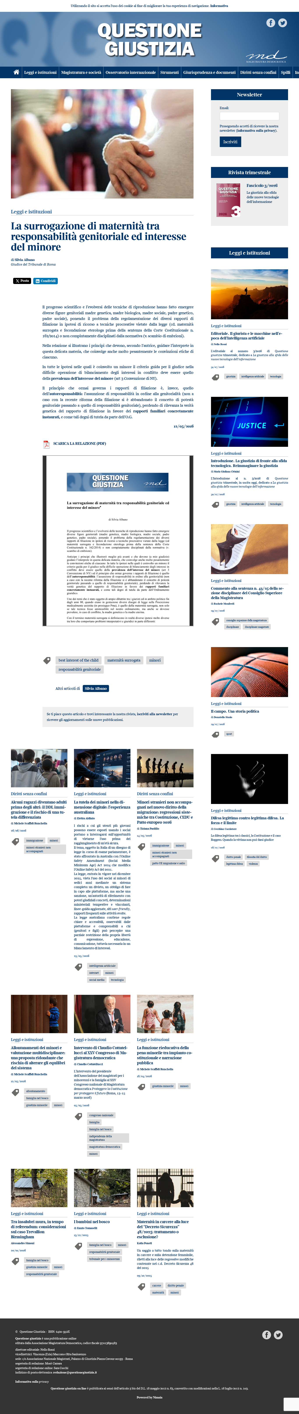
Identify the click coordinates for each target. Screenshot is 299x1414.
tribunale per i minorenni (104, 1259)
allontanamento (35, 1091)
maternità (158, 1292)
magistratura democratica (104, 1146)
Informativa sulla (32, 1382)
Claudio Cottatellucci (90, 1064)
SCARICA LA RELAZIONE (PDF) (79, 443)
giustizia (230, 376)
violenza (253, 863)
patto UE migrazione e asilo (168, 863)
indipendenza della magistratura (100, 1138)
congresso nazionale (101, 1115)
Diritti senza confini (258, 72)
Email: (224, 108)
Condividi (48, 281)
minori (155, 660)
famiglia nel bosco (37, 1098)
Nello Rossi (220, 344)
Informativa (219, 6)
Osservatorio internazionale (131, 72)
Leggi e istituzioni (40, 72)
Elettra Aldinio (86, 818)
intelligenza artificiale (102, 965)
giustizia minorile (36, 1105)
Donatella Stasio (223, 717)
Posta (25, 281)
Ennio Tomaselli (87, 1228)
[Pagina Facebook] (270, 22)
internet (94, 972)
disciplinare (232, 626)
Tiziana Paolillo (149, 828)
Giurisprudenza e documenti (209, 72)
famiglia (94, 1122)
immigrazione (34, 840)
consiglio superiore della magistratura (246, 620)
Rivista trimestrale (249, 172)
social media (96, 979)
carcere (156, 1285)
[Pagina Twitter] (282, 22)
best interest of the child (78, 660)
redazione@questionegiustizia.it (75, 1372)
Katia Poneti (144, 1243)
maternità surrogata (123, 660)
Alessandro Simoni (22, 1243)
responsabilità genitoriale (80, 669)
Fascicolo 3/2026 (262, 185)
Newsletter (249, 94)
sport (229, 733)
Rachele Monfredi (224, 603)
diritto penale (176, 1285)
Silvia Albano (25, 260)
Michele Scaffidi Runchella (30, 823)
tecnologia (117, 979)
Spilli (285, 72)
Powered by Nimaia (149, 1397)
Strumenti (169, 72)
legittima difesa (234, 863)
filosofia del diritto (257, 857)
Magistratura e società (81, 72)
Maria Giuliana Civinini (226, 471)
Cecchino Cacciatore (225, 828)
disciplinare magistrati (257, 626)
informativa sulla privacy (256, 130)
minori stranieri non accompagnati (38, 849)
